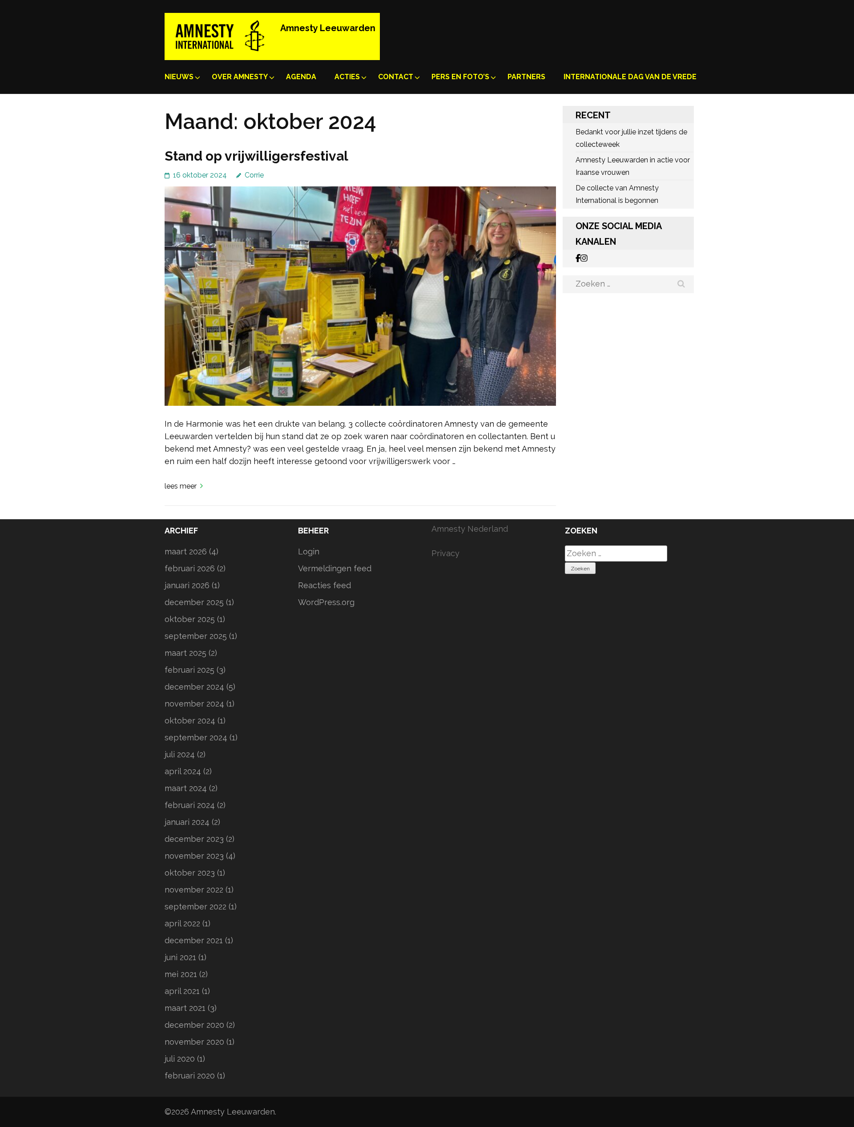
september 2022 (195, 906)
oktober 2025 (190, 619)
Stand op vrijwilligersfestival (256, 156)
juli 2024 (180, 754)
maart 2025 (185, 653)
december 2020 (194, 1025)
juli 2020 (180, 1058)
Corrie (254, 175)
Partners (526, 77)
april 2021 (182, 991)
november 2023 (194, 855)
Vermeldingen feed (334, 568)
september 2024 (196, 737)
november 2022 (194, 889)
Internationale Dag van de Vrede (630, 77)
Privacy (445, 553)
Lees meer (181, 486)
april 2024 (183, 771)
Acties (347, 77)
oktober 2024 (190, 720)
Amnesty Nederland (469, 528)
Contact (395, 77)
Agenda (301, 77)
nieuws (179, 77)
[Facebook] (578, 258)
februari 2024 (190, 805)
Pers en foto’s (460, 77)
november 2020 (194, 1041)
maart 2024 (186, 788)
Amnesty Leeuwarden (327, 28)
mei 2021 (181, 974)
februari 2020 (190, 1075)
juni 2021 (180, 957)
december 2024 (194, 686)
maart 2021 (185, 1008)
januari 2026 (187, 585)
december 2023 (194, 839)
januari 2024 (187, 822)
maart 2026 (186, 551)
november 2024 (194, 703)
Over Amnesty (240, 77)
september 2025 (196, 636)
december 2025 (194, 602)
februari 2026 (190, 568)
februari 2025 (189, 670)
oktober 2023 (190, 872)
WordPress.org (326, 602)
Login (308, 551)
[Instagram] (584, 258)
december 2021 (194, 940)
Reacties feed (324, 585)
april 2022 (182, 923)
